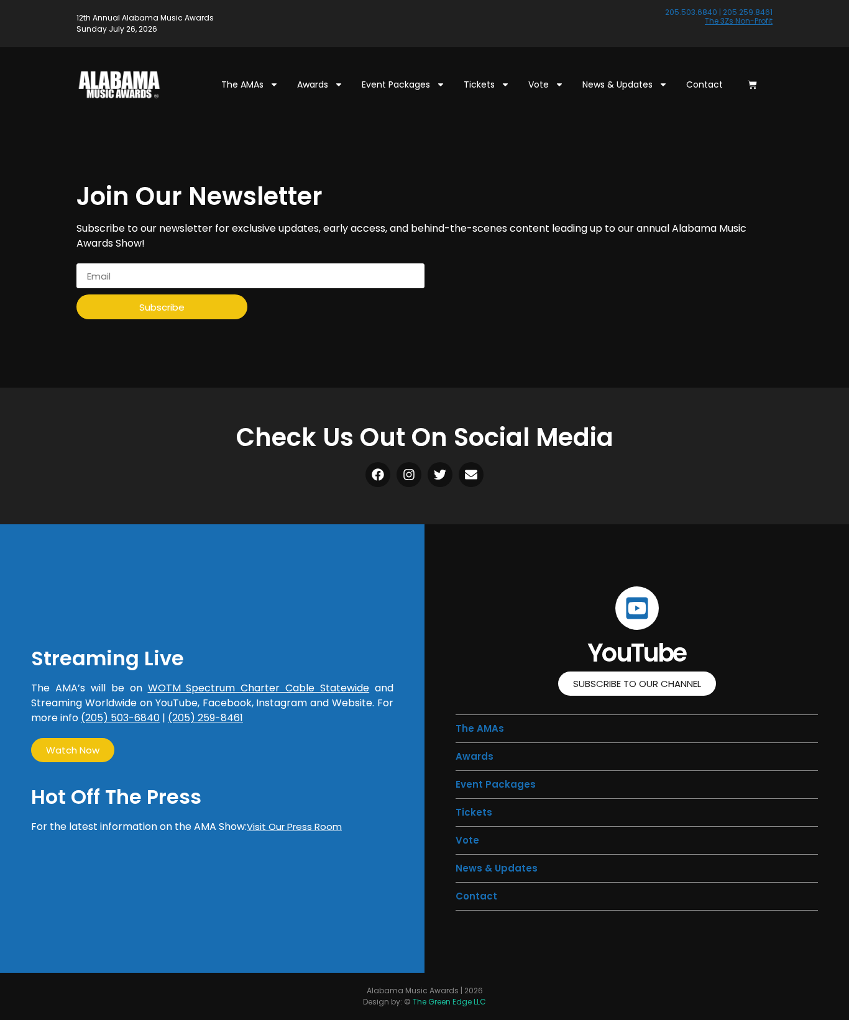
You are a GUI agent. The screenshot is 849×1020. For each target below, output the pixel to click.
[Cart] (752, 85)
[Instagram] (409, 474)
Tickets (479, 84)
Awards (312, 84)
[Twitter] (440, 474)
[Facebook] (377, 474)
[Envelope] (471, 474)
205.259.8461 (748, 12)
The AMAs (242, 84)
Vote (538, 84)
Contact (704, 84)
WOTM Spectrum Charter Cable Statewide (259, 688)
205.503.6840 (691, 12)
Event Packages (396, 84)
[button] (474, 812)
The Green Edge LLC (449, 1001)
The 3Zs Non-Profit (739, 21)
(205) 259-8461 (205, 718)
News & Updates (617, 84)
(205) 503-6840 (120, 718)
